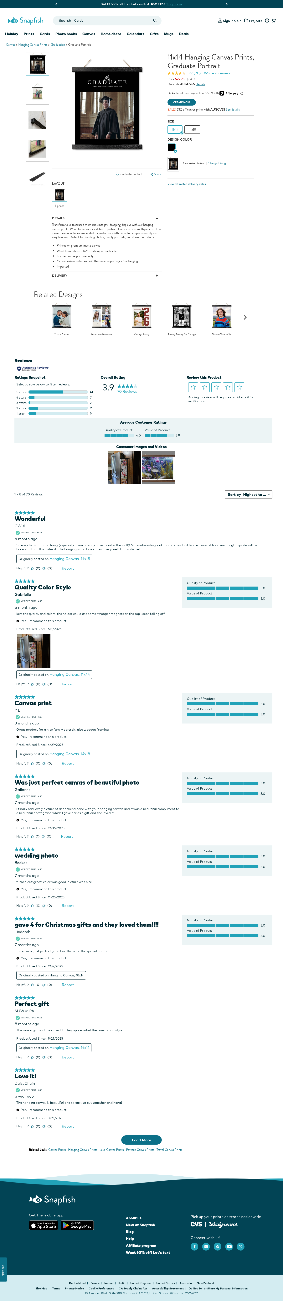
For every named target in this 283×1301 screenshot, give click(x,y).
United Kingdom (141, 1283)
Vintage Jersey (141, 335)
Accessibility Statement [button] (168, 1288)
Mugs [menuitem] (168, 34)
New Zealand (205, 1283)
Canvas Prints (57, 1149)
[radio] (171, 148)
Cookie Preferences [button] (101, 1288)
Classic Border (61, 335)
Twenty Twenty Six (221, 335)
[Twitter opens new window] (242, 1244)
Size (170, 121)
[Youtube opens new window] (231, 1244)
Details (200, 84)
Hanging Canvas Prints (32, 44)
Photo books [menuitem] (66, 34)
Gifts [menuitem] (154, 34)
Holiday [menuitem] (11, 34)
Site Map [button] (41, 1288)
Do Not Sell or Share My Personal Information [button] (218, 1288)
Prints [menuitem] (29, 34)
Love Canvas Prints (112, 1149)
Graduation (58, 44)
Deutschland (77, 1283)
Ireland (109, 1283)
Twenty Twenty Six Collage (182, 335)
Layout (58, 184)
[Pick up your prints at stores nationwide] (196, 1224)
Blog (130, 1231)
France (95, 1283)
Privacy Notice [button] (74, 1288)
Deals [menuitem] (184, 34)
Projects (255, 21)
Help (130, 1238)
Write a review (217, 73)
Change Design (217, 163)
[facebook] (196, 1244)
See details (233, 109)
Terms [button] (56, 1288)
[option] (37, 64)
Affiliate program (141, 1245)
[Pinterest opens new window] (219, 1244)
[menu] (155, 174)
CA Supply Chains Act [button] (133, 1288)
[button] (117, 174)
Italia (122, 1283)
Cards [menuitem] (45, 34)
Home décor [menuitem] (111, 34)
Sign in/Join (232, 21)
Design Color (179, 140)
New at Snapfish (140, 1225)
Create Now (181, 102)
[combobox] (107, 20)
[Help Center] (267, 21)
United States (165, 1283)
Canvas (10, 44)
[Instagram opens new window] (208, 1244)
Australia (186, 1283)
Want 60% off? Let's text (148, 1252)
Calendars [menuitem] (135, 34)
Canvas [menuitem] (88, 34)
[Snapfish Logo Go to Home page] (25, 21)
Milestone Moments (101, 335)
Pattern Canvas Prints (140, 1149)
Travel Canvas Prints (169, 1149)
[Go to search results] (155, 20)
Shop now (173, 4)
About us (134, 1218)
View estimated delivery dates (186, 183)
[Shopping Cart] (273, 21)
